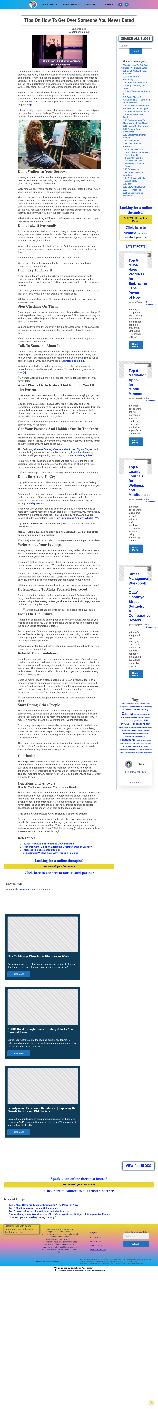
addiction (131, 703)
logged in (25, 889)
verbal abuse (135, 752)
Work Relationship (146, 752)
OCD (128, 730)
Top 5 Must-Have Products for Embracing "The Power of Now (43, 1205)
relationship (127, 739)
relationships (140, 740)
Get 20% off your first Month (59, 866)
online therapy (137, 730)
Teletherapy (148, 749)
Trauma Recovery (125, 752)
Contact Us (96, 1246)
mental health (141, 723)
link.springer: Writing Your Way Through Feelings (50, 853)
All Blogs (108, 5)
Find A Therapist (71, 5)
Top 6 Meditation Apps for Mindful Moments (33, 1208)
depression (37, 503)
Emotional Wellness (144, 717)
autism (138, 707)
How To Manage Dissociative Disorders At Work (38, 956)
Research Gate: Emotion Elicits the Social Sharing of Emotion (57, 846)
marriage (133, 721)
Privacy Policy (98, 1250)
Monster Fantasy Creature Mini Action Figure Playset (63, 449)
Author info (135, 782)
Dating (127, 713)
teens (142, 749)
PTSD (144, 736)
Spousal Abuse (138, 746)
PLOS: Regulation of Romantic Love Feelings (48, 843)
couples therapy (140, 709)
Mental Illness (123, 727)
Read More (135, 345)
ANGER (142, 703)
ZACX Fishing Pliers (81, 455)
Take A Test (90, 5)
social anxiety (127, 746)
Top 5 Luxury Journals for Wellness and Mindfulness (39, 1211)
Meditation (140, 721)
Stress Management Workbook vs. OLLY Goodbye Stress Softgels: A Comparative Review (140, 597)
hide (144, 61)
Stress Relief (133, 749)
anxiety (132, 707)
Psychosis (138, 736)
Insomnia (127, 721)
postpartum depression (131, 733)
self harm (148, 743)
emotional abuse (129, 717)
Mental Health (49, 5)
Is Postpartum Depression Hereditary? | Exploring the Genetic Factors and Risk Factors (42, 1109)
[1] (31, 104)
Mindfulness (133, 727)
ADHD (137, 703)
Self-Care (132, 743)
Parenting (147, 730)
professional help (74, 361)
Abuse (125, 703)
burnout (144, 707)
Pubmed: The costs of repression (41, 850)
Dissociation (145, 714)
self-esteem (140, 743)
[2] (24, 372)
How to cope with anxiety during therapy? (32, 1217)
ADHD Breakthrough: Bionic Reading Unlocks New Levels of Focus (40, 1030)
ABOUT (93, 1233)
